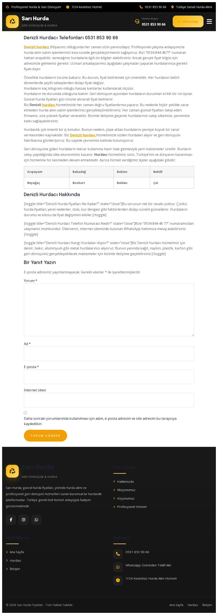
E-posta (31, 366)
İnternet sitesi (35, 390)
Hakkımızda (125, 481)
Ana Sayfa (17, 552)
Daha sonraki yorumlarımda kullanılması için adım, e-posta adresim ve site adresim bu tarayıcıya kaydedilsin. (100, 421)
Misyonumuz (126, 490)
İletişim (15, 569)
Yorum (30, 280)
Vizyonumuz (126, 498)
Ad (27, 343)
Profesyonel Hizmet (132, 506)
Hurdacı (15, 560)
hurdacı (49, 104)
